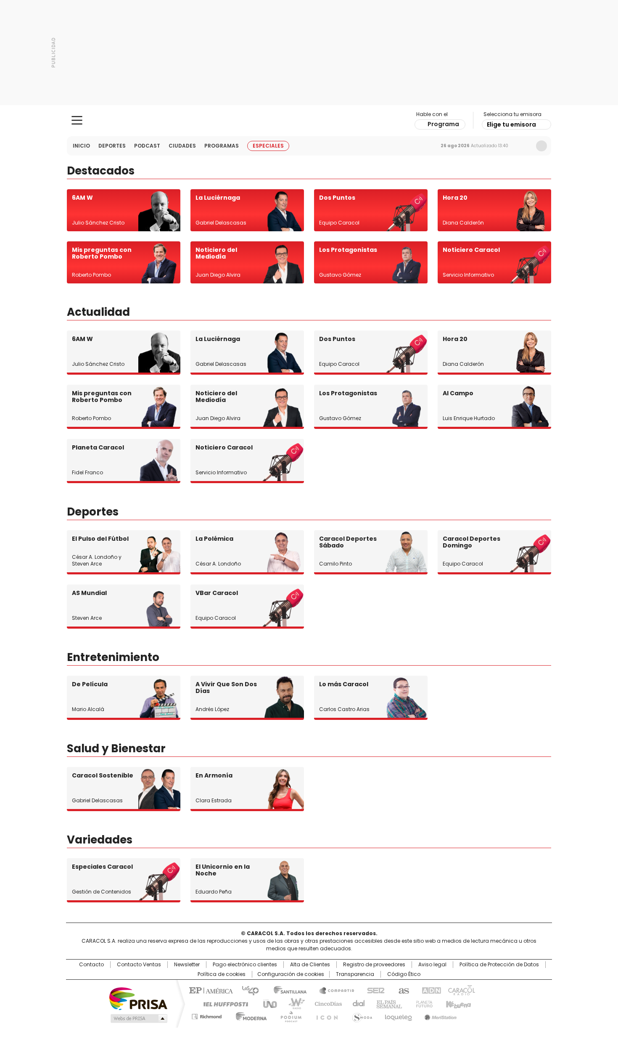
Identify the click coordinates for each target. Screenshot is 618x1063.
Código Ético (403, 974)
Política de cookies (222, 974)
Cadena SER (373, 990)
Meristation (439, 1015)
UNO (266, 1003)
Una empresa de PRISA (138, 998)
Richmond (207, 1015)
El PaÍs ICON (324, 1015)
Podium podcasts (288, 1015)
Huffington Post (222, 1003)
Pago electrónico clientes (245, 964)
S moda (361, 1015)
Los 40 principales (247, 990)
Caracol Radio (309, 120)
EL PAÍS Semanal (387, 1003)
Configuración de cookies (290, 974)
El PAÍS (210, 990)
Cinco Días (325, 1003)
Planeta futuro (422, 1003)
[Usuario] (541, 145)
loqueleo (398, 1015)
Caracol (460, 990)
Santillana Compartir (333, 990)
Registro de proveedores (374, 964)
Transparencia (355, 974)
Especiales (268, 145)
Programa (443, 124)
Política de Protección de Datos (499, 964)
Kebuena (457, 1003)
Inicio (81, 145)
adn (430, 990)
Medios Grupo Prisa (138, 1018)
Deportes (112, 145)
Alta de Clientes (310, 964)
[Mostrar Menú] (77, 120)
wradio (292, 1003)
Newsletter (523, 145)
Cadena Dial (356, 1003)
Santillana (286, 990)
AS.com (402, 990)
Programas (221, 145)
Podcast (147, 145)
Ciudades (182, 145)
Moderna (249, 1015)
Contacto (91, 964)
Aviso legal (432, 964)
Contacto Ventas (139, 964)
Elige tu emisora (511, 124)
